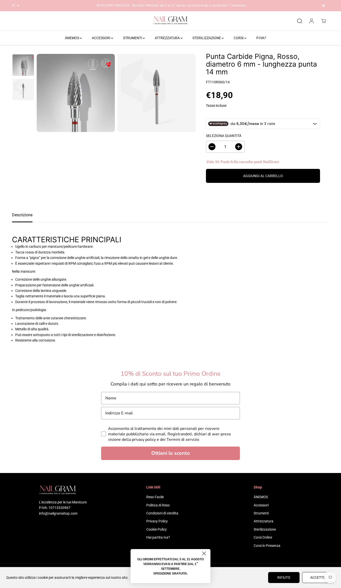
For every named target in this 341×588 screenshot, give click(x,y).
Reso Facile (155, 497)
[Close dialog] (204, 553)
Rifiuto (283, 578)
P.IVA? (261, 38)
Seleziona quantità (223, 136)
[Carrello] (323, 20)
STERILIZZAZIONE (207, 38)
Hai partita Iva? (158, 537)
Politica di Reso (158, 505)
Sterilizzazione (265, 529)
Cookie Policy (156, 529)
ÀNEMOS (72, 38)
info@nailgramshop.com (58, 513)
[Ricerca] (299, 20)
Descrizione (22, 215)
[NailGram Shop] (170, 21)
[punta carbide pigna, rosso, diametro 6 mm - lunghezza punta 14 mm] (76, 93)
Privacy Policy (157, 521)
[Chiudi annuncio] (323, 5)
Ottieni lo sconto (170, 453)
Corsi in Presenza (267, 546)
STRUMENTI (133, 38)
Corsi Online (263, 537)
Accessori (261, 505)
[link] (63, 490)
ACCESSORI (101, 38)
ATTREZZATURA (167, 38)
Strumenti (261, 513)
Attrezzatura (263, 521)
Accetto (318, 578)
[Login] (311, 20)
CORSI (239, 38)
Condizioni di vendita (162, 513)
